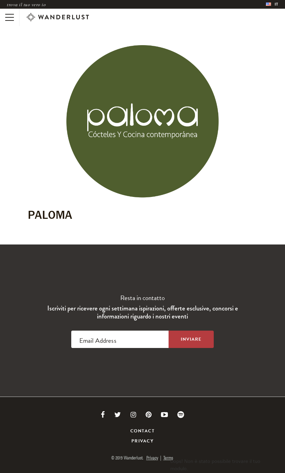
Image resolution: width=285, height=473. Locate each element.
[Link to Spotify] (180, 414)
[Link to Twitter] (117, 414)
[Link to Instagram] (133, 414)
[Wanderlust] (57, 17)
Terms (168, 457)
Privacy (142, 441)
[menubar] (272, 4)
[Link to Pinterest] (149, 414)
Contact (142, 431)
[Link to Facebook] (103, 414)
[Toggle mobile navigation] (9, 17)
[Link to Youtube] (164, 414)
